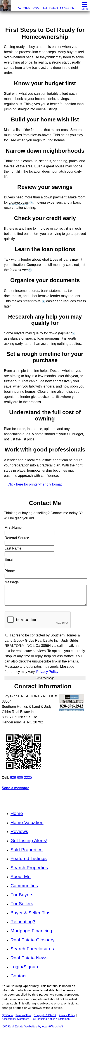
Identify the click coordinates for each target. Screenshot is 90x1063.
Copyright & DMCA (45, 1015)
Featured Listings (28, 858)
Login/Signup (24, 966)
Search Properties (29, 867)
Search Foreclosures (32, 948)
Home (16, 813)
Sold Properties (26, 849)
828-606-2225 (21, 777)
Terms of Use (23, 1015)
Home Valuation (26, 822)
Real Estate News (29, 957)
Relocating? (22, 921)
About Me (20, 876)
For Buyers (21, 894)
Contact (18, 975)
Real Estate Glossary (32, 939)
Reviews (19, 831)
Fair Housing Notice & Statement (51, 1019)
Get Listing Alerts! (28, 840)
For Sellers (21, 903)
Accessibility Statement (15, 1019)
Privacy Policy (67, 1015)
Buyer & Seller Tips (30, 912)
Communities (24, 885)
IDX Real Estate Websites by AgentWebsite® (32, 1026)
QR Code (7, 1015)
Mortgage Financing (31, 930)
